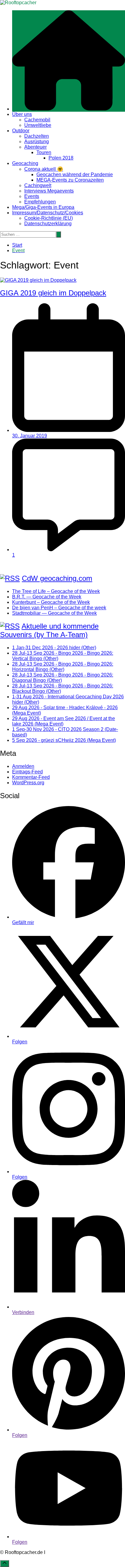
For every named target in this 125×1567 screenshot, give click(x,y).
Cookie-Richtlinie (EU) (48, 218)
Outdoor (20, 130)
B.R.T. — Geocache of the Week (46, 596)
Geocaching (25, 163)
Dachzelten (36, 136)
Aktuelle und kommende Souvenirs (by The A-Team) (49, 630)
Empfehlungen (40, 201)
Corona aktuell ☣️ (43, 169)
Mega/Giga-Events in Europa (43, 207)
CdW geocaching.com (57, 578)
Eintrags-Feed (27, 771)
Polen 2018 (61, 157)
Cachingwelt (37, 185)
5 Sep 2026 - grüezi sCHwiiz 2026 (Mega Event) (64, 740)
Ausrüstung (36, 141)
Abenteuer (35, 147)
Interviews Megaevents (49, 190)
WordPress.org (28, 782)
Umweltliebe (37, 125)
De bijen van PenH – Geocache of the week (59, 607)
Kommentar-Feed (31, 777)
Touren (43, 152)
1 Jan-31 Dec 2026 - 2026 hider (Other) (54, 647)
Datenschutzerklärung (48, 223)
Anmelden (23, 766)
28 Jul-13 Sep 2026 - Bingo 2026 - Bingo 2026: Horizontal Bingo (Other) (62, 666)
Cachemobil (37, 119)
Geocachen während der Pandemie (74, 174)
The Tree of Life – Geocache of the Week (56, 591)
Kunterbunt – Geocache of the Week (51, 602)
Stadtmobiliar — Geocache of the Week (54, 613)
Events (31, 196)
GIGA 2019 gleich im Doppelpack (53, 293)
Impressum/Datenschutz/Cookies (47, 212)
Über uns (22, 114)
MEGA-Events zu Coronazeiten (70, 180)
